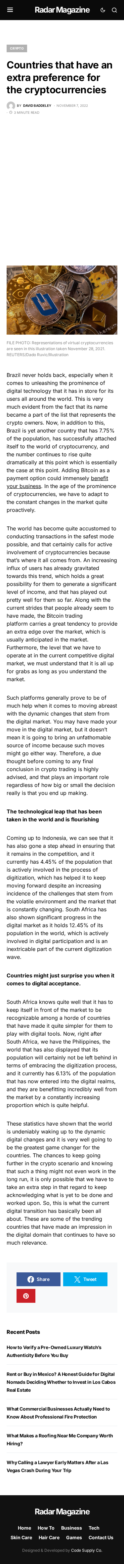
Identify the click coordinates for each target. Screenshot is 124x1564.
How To (46, 1528)
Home (24, 1528)
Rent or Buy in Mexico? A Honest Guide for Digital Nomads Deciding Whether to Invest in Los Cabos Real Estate (61, 1382)
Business (71, 1528)
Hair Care (49, 1537)
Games (74, 1537)
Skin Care (21, 1537)
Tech (94, 1528)
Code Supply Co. (86, 1550)
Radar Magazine (62, 10)
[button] (10, 10)
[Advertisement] (62, 190)
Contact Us (101, 1537)
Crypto (17, 48)
